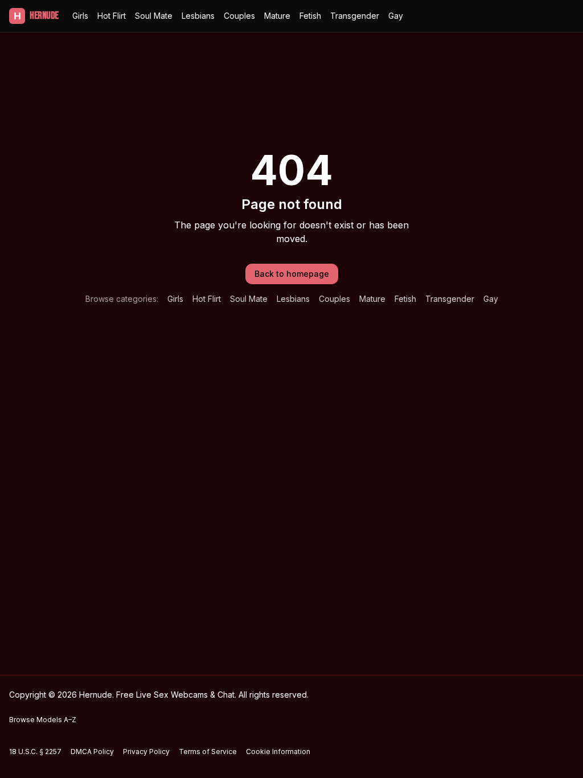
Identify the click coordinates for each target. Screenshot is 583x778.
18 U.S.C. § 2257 (35, 751)
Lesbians (198, 16)
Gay (395, 16)
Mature (277, 16)
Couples (239, 16)
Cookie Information (278, 751)
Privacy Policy (146, 751)
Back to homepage (291, 274)
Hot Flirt (111, 16)
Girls (80, 16)
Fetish (310, 16)
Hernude (36, 16)
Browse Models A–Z (42, 719)
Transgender (354, 16)
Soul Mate (154, 16)
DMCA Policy (92, 751)
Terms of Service (208, 751)
